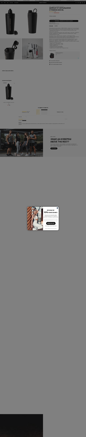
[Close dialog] (57, 208)
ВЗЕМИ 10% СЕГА (50, 223)
